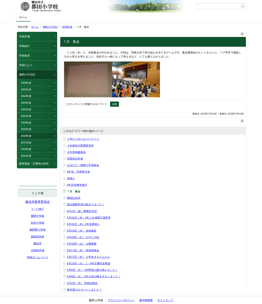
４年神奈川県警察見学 (80, 145)
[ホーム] (106, 6)
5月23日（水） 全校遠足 (81, 230)
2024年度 (26, 96)
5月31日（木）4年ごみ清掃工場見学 (89, 217)
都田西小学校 (38, 229)
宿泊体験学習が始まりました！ (86, 204)
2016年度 (26, 149)
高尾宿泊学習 (75, 158)
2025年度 (26, 89)
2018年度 (67, 26)
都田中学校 (37, 215)
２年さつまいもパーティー (83, 138)
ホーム (23, 17)
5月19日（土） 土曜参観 (81, 243)
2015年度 (26, 155)
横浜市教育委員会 (37, 201)
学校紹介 (24, 46)
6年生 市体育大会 (78, 171)
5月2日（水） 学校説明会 (82, 283)
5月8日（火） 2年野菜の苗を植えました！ (92, 269)
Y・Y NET (37, 209)
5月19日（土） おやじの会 (83, 237)
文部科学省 (37, 250)
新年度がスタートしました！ (84, 289)
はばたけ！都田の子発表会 (83, 165)
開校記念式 (73, 197)
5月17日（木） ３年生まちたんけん (88, 256)
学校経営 (24, 55)
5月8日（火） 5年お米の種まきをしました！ (94, 276)
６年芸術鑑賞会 (76, 152)
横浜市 (38, 243)
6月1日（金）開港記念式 (82, 211)
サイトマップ (165, 300)
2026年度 (26, 82)
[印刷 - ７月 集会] (242, 33)
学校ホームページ (37, 257)
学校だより (26, 65)
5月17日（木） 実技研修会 (83, 250)
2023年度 (26, 102)
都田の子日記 (50, 26)
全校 (114, 104)
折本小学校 (37, 222)
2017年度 (26, 142)
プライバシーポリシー (121, 300)
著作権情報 (146, 300)
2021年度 (26, 116)
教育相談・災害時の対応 (34, 163)
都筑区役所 (37, 236)
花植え (71, 178)
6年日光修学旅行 (77, 184)
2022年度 (26, 109)
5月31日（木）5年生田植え (83, 224)
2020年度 (26, 122)
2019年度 (26, 129)
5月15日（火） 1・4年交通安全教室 (88, 263)
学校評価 (24, 36)
